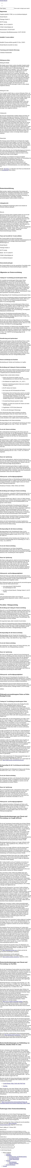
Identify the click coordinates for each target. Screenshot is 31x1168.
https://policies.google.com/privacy (11, 956)
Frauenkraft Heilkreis (14, 1158)
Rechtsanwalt (5, 170)
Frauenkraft (9, 1155)
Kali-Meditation (13, 1162)
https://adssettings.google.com (10, 950)
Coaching (8, 1154)
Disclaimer (6, 168)
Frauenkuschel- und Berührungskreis (18, 1156)
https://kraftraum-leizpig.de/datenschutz (8, 1124)
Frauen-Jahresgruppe (14, 1159)
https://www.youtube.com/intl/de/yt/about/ (13, 1001)
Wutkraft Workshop (13, 1163)
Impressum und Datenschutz (7, 1146)
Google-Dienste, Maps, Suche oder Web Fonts (14, 1083)
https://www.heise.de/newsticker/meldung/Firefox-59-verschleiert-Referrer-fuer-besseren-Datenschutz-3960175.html (15, 1102)
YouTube (5, 1086)
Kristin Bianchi (3, 0)
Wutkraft (8, 1160)
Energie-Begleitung (10, 1164)
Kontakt (5, 1166)
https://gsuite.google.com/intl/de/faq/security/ (13, 760)
